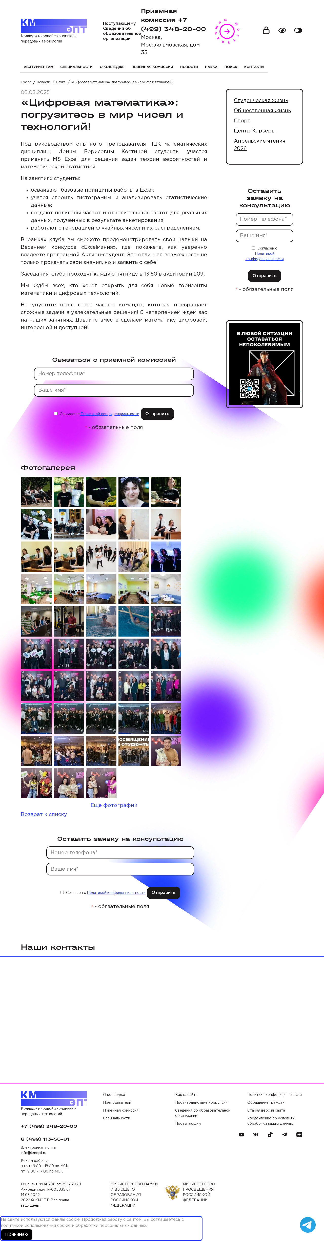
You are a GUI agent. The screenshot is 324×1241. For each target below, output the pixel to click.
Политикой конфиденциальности (109, 414)
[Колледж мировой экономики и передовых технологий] (54, 26)
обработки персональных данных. (111, 1226)
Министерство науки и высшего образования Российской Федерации (134, 1195)
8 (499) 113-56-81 (45, 1139)
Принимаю (16, 1234)
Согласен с (99, 414)
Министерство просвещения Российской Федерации (199, 1192)
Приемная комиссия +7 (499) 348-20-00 (173, 20)
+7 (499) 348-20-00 (49, 1126)
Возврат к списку (44, 814)
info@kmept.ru (33, 1153)
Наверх (309, 1208)
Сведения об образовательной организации (122, 34)
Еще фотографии (114, 805)
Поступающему (119, 24)
